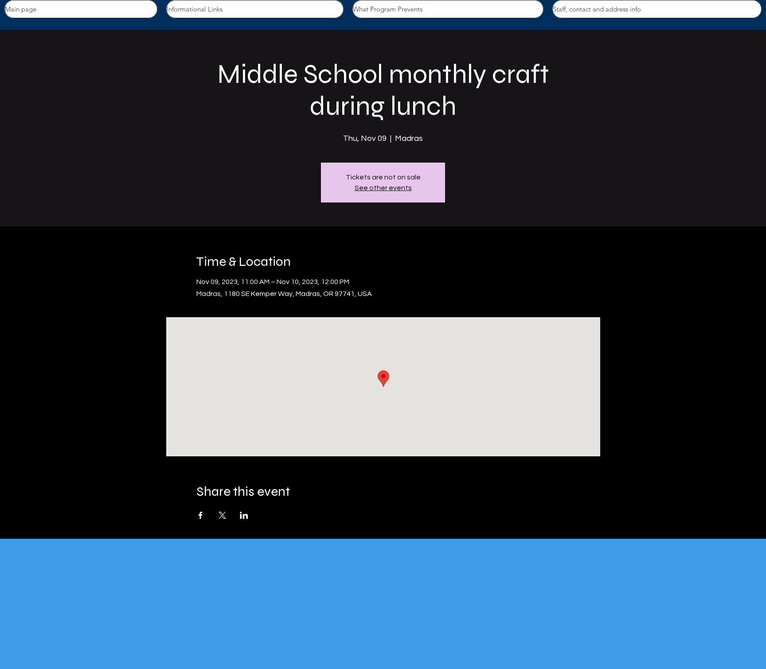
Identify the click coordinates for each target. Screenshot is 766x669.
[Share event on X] (222, 515)
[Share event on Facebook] (200, 515)
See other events (383, 187)
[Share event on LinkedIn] (244, 515)
